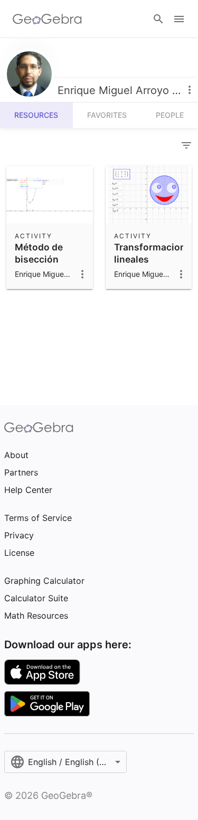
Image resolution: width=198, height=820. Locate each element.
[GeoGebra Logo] (47, 19)
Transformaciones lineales (155, 252)
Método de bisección (39, 252)
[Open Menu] (179, 19)
